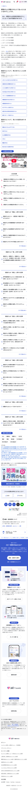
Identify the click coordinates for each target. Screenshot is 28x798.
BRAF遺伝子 (5, 441)
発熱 (8, 439)
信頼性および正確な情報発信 (13, 725)
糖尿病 (8, 436)
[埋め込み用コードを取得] (14, 504)
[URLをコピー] (6, 504)
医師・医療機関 (15, 724)
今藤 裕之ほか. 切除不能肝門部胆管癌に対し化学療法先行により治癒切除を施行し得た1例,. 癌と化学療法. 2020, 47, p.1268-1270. (14, 458)
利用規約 (3, 75)
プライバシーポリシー (10, 75)
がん (7, 51)
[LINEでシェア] (22, 504)
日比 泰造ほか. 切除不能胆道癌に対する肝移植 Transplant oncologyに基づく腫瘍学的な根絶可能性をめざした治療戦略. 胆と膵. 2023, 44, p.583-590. (14, 454)
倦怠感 (12, 439)
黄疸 (3, 439)
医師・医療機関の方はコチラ (14, 561)
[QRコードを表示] (10, 504)
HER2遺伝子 (13, 441)
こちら (13, 728)
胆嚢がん (14, 436)
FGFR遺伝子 (19, 439)
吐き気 (20, 436)
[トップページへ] (14, 739)
